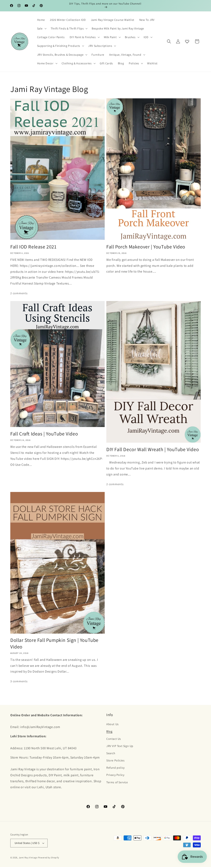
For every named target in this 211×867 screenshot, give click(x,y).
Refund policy (115, 767)
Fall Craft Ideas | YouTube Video (44, 434)
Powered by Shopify (48, 857)
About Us (112, 724)
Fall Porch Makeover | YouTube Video (145, 247)
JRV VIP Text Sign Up (119, 746)
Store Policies (115, 760)
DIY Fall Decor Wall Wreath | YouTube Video (152, 449)
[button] (41, 28)
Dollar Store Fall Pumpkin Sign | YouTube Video (54, 643)
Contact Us (113, 739)
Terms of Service (117, 782)
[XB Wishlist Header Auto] (187, 41)
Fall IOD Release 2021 (33, 247)
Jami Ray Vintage (28, 857)
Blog (109, 731)
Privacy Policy (115, 775)
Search (110, 753)
